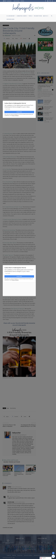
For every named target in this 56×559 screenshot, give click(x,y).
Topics (30, 15)
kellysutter (8, 35)
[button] (51, 16)
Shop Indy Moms (10, 19)
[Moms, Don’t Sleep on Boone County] (31, 468)
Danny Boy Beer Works (10, 242)
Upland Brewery (8, 133)
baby (8, 408)
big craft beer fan (25, 72)
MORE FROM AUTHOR (12, 462)
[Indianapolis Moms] (28, 8)
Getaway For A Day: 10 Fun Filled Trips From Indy (48, 119)
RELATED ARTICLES (11, 460)
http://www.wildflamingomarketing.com (19, 434)
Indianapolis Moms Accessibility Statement (42, 555)
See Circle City (13, 408)
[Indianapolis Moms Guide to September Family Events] (8, 468)
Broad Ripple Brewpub (10, 156)
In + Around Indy (10, 15)
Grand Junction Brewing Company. (13, 219)
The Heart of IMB (38, 15)
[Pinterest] (50, 1)
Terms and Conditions (28, 555)
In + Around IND (5, 25)
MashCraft (6, 298)
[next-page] (6, 478)
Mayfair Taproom (8, 255)
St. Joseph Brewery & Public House (13, 207)
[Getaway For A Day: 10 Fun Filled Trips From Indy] (40, 119)
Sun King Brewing (8, 181)
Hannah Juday (11, 502)
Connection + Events (21, 15)
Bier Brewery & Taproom (17, 308)
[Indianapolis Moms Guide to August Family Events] (19, 468)
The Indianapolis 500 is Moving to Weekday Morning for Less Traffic (28, 425)
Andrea (40, 90)
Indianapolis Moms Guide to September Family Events (7, 474)
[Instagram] (48, 1)
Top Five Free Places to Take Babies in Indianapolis (9, 425)
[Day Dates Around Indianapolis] (40, 114)
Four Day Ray (7, 169)
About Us (45, 15)
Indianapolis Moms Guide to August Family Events (18, 474)
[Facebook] (45, 1)
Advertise (22, 0)
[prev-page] (3, 478)
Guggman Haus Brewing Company (13, 83)
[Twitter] (52, 1)
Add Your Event (16, 0)
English (44, 557)
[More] (29, 38)
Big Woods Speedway (9, 230)
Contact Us (9, 555)
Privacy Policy (19, 555)
